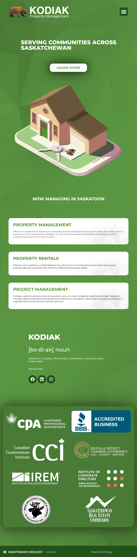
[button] (124, 11)
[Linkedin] (42, 379)
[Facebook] (32, 379)
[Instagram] (51, 379)
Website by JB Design (102, 552)
